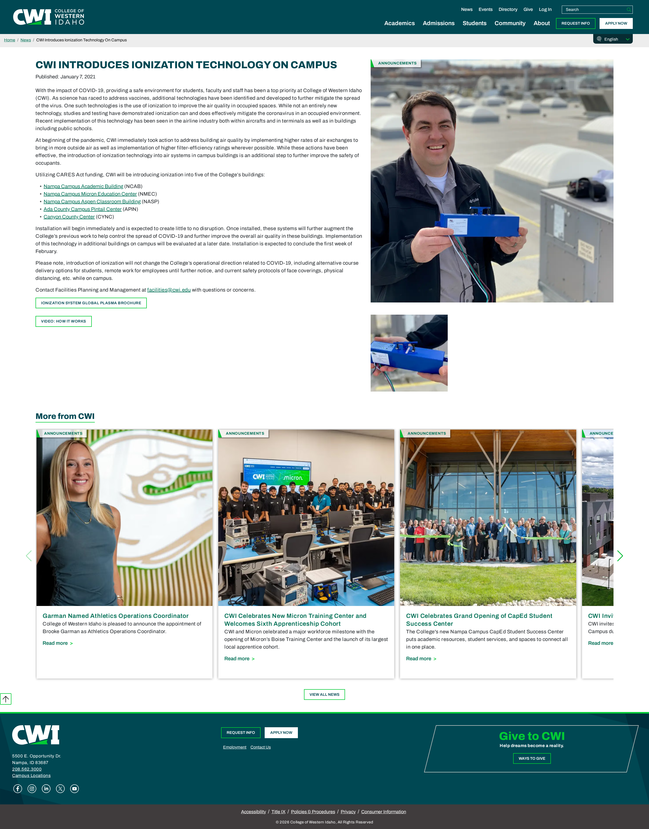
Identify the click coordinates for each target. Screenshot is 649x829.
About (542, 23)
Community (510, 23)
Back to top (5, 699)
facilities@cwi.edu (169, 290)
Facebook (17, 788)
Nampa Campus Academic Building (83, 186)
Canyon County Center (69, 216)
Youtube (74, 788)
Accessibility (253, 811)
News (467, 9)
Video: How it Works (63, 321)
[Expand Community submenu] (510, 28)
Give (528, 9)
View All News (324, 694)
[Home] (35, 734)
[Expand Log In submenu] (545, 14)
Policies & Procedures (313, 811)
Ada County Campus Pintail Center (83, 209)
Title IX (278, 811)
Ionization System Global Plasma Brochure (91, 303)
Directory (508, 9)
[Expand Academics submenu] (399, 28)
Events (486, 9)
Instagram (32, 788)
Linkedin (46, 788)
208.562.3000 (27, 769)
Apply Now (616, 23)
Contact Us (260, 747)
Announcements (397, 63)
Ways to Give (532, 758)
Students (474, 23)
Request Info (576, 23)
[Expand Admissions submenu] (438, 28)
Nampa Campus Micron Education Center (90, 194)
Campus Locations (31, 775)
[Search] (629, 9)
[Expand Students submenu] (474, 28)
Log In (545, 9)
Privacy (348, 811)
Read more (120, 643)
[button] (620, 556)
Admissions (439, 23)
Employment (234, 747)
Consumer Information (383, 811)
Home (9, 40)
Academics (399, 23)
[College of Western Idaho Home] (48, 17)
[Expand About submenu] (541, 28)
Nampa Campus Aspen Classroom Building (92, 201)
